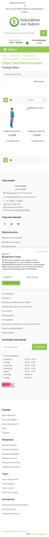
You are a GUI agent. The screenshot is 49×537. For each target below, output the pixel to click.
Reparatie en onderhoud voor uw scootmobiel (20, 324)
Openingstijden (8, 315)
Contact (24, 12)
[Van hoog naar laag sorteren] (45, 99)
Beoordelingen (8, 294)
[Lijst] (10, 100)
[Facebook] (4, 224)
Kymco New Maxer (9, 420)
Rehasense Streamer (11, 467)
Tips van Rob (10, 9)
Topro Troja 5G (8, 488)
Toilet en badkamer (30, 56)
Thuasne (5, 433)
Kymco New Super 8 (10, 424)
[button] (12, 118)
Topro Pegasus (8, 484)
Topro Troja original (10, 492)
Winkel (19, 9)
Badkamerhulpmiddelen (11, 59)
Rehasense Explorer (10, 449)
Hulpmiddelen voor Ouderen (20, 187)
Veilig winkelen (8, 333)
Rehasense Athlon (9, 445)
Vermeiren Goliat (9, 509)
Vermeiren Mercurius (10, 514)
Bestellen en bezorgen (11, 242)
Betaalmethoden (9, 246)
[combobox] (21, 33)
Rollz (4, 428)
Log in (11, 42)
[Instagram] (18, 224)
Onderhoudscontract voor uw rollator (17, 307)
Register (19, 42)
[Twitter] (11, 224)
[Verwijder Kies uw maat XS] (20, 74)
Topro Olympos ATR (10, 479)
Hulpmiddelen (15, 56)
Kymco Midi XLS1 (9, 415)
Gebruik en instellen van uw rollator (16, 302)
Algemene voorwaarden (12, 238)
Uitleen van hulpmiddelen (33, 9)
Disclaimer (6, 298)
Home (4, 56)
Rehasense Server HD (11, 463)
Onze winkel (7, 311)
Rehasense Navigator (11, 454)
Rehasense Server (9, 458)
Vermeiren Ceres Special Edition (15, 505)
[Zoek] (43, 33)
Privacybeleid (7, 320)
